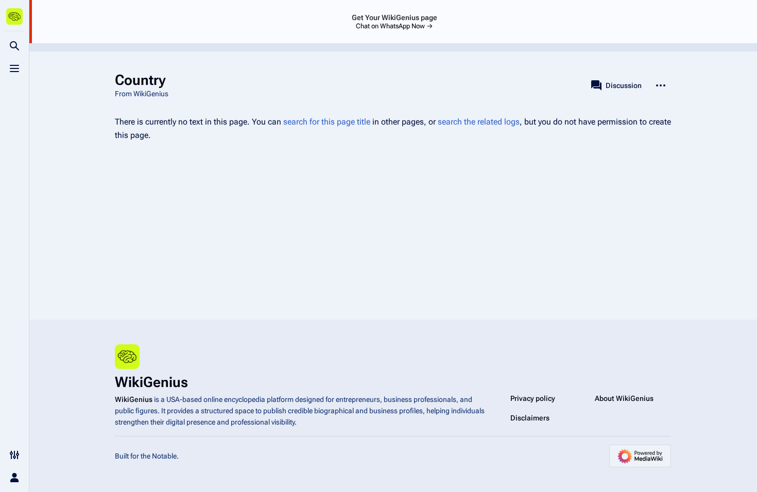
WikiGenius (133, 399)
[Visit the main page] (14, 16)
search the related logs (479, 122)
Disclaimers (529, 418)
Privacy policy (532, 398)
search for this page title (326, 122)
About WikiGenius (624, 398)
